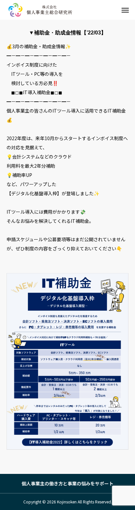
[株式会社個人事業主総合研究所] (41, 10)
